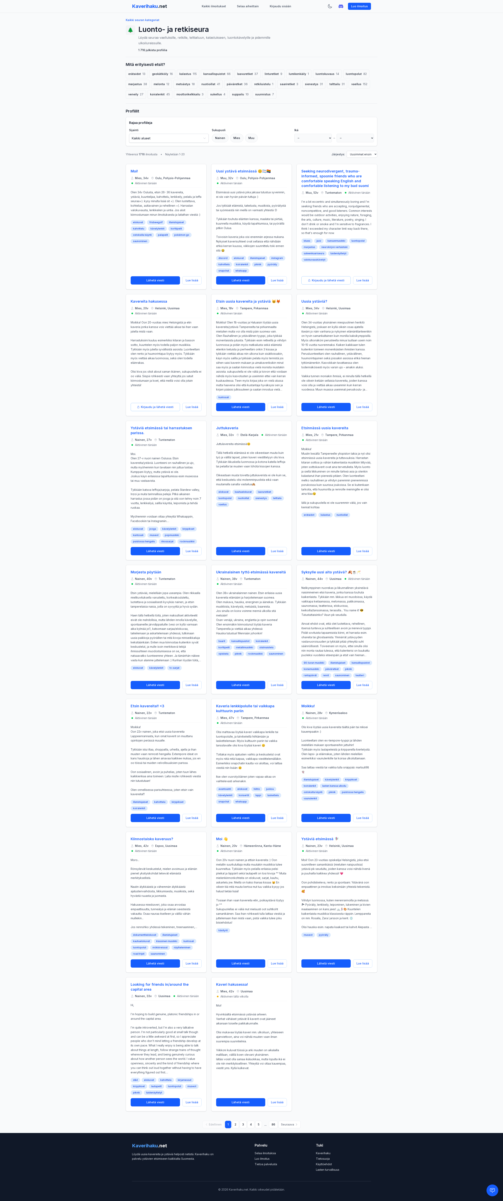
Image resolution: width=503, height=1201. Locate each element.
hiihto (257, 788)
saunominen (140, 241)
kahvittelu (138, 228)
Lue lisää (192, 280)
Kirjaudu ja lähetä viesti (328, 280)
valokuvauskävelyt (314, 259)
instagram (277, 258)
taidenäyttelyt (338, 253)
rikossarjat (167, 541)
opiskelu (223, 653)
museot (154, 535)
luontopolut (358, 240)
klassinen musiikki (166, 941)
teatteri (360, 675)
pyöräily (272, 264)
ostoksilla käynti (142, 234)
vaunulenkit (310, 798)
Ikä (296, 130)
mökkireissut (160, 947)
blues (307, 240)
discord (223, 258)
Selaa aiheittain (248, 6)
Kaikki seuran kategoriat (142, 20)
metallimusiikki (244, 647)
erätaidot (309, 514)
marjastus (309, 247)
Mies (236, 138)
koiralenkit (242, 264)
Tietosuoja (323, 1158)
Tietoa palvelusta (266, 1164)
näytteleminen (182, 947)
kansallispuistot (240, 641)
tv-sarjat (174, 667)
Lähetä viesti (155, 280)
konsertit (244, 795)
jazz (319, 240)
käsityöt (223, 930)
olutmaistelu (266, 647)
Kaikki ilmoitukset (214, 6)
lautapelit (156, 1086)
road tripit (138, 953)
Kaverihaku (323, 1153)
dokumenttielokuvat (144, 934)
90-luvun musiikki (314, 662)
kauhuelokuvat (243, 491)
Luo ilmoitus (359, 6)
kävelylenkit (157, 228)
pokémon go (181, 234)
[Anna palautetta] (492, 1190)
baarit (221, 641)
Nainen (220, 138)
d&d (135, 1080)
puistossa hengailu (144, 541)
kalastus (325, 514)
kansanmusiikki (336, 240)
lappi (258, 795)
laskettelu (273, 795)
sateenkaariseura (314, 253)
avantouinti (224, 788)
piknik (257, 264)
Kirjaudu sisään (280, 6)
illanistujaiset (176, 222)
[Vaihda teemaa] (330, 6)
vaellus (222, 504)
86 (273, 1124)
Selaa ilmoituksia (265, 1153)
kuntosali (223, 397)
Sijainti (134, 130)
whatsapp (241, 270)
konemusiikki (311, 669)
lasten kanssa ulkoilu (334, 785)
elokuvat (138, 222)
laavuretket (264, 491)
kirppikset (188, 528)
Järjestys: (338, 154)
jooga (152, 528)
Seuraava (287, 1124)
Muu (251, 138)
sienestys (261, 498)
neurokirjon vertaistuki (334, 247)
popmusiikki (172, 535)
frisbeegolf (156, 222)
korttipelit (176, 228)
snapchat (223, 270)
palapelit (163, 234)
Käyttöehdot (324, 1164)
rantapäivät (310, 675)
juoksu (270, 788)
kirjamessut (184, 1080)
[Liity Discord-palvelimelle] (341, 6)
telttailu (277, 498)
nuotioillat (243, 498)
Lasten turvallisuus (327, 1169)
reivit (326, 675)
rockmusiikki (187, 541)
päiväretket (332, 669)
